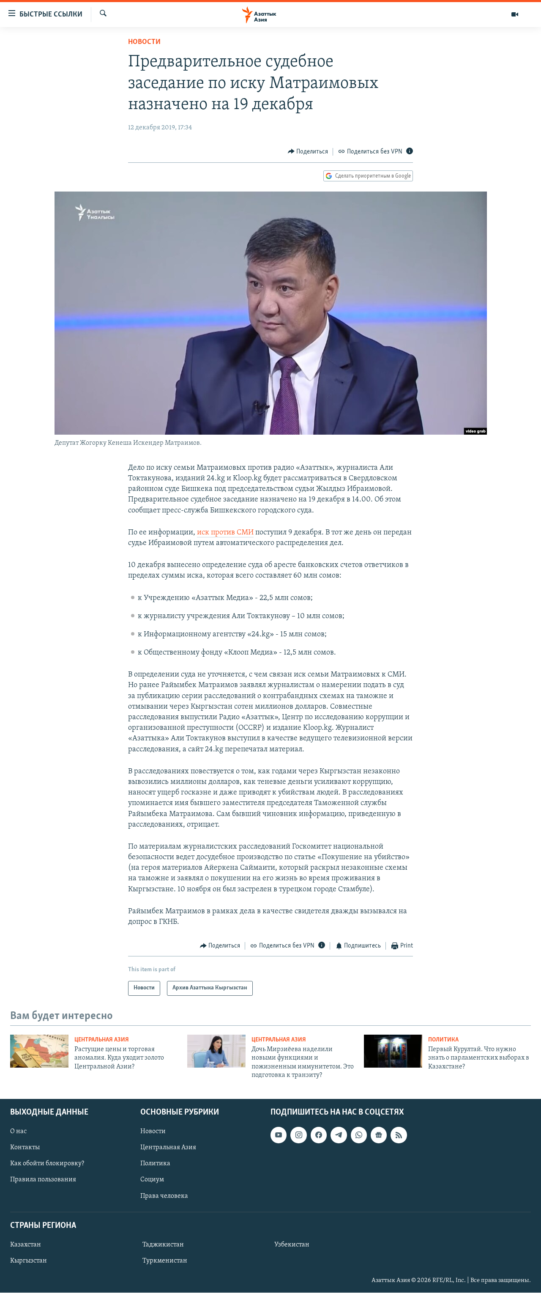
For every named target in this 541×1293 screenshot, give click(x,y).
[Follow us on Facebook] (319, 1135)
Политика (443, 1040)
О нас (18, 1132)
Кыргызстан (28, 1260)
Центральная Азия (101, 1040)
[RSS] (399, 1135)
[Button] (308, 151)
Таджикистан (163, 1244)
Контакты (25, 1148)
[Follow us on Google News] (379, 1135)
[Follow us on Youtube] (278, 1135)
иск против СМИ (225, 533)
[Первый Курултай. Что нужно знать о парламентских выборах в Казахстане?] (393, 1051)
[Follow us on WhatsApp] (359, 1135)
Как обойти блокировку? (47, 1164)
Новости (144, 42)
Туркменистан (164, 1260)
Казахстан (25, 1244)
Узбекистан (291, 1244)
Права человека (164, 1196)
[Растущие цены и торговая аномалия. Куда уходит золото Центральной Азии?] (39, 1051)
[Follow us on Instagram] (298, 1135)
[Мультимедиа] (514, 14)
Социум (152, 1180)
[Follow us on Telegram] (339, 1135)
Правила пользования (43, 1180)
